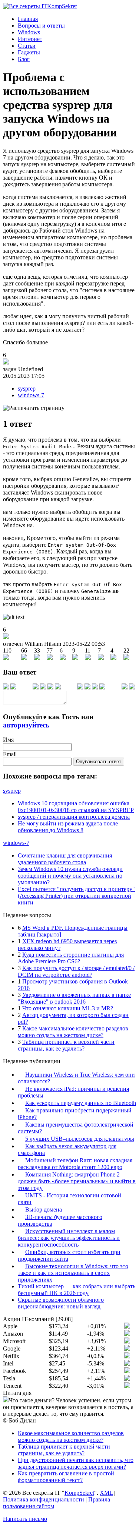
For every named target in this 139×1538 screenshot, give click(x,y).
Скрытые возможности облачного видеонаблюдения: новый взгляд (61, 1303)
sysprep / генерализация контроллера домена (74, 817)
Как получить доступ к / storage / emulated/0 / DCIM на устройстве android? (76, 971)
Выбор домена (43, 1209)
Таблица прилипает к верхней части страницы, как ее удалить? (66, 1045)
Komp (62, 6)
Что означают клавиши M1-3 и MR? (67, 1008)
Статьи (27, 45)
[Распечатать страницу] (33, 408)
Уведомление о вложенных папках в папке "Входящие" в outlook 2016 (74, 998)
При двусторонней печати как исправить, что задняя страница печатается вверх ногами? (75, 1463)
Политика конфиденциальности (43, 1499)
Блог (24, 59)
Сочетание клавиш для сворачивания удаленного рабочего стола (65, 858)
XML (106, 1493)
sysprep (27, 388)
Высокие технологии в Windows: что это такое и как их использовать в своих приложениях (73, 1273)
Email (10, 754)
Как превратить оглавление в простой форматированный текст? (66, 1476)
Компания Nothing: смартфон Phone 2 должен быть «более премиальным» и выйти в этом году (77, 1181)
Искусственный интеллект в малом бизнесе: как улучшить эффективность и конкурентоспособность (69, 1238)
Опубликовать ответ (98, 761)
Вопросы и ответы (41, 25)
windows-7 (31, 395)
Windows (29, 32)
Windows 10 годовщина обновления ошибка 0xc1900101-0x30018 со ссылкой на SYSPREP (76, 806)
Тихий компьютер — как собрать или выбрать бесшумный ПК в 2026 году (76, 1289)
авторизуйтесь (26, 725)
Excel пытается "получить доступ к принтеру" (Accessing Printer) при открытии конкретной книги (76, 896)
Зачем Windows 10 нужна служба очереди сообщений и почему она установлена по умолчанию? (70, 875)
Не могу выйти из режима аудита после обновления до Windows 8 (68, 826)
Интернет (30, 39)
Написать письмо (25, 1519)
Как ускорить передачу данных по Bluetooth (80, 1103)
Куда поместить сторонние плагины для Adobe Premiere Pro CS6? (71, 957)
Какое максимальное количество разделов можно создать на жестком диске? (73, 1031)
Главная (28, 19)
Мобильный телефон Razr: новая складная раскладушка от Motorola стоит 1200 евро (75, 1163)
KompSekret (79, 1493)
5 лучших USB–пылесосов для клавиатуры (79, 1139)
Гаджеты (29, 52)
